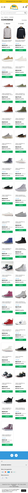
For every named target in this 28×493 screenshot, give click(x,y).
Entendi (23, 490)
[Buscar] (25, 12)
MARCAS (6, 17)
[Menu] (2, 7)
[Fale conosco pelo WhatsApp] (4, 7)
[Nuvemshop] (14, 486)
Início (2, 17)
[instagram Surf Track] (11, 455)
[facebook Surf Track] (16, 455)
